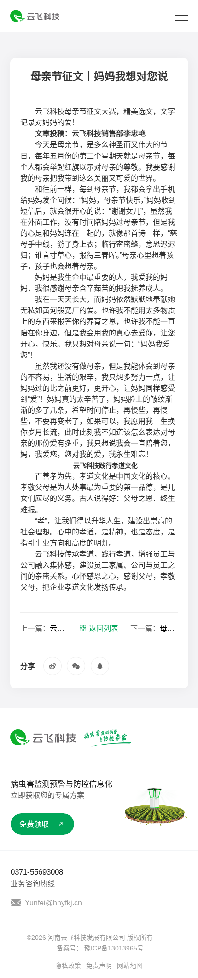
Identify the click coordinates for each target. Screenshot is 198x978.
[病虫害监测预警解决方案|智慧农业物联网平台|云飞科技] (34, 16)
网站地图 (130, 965)
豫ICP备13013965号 (114, 948)
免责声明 (99, 965)
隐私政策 (68, 965)
